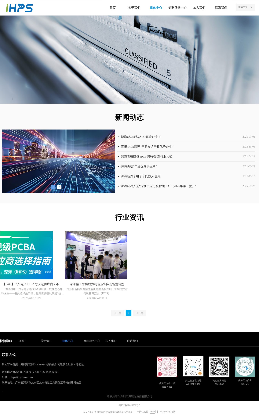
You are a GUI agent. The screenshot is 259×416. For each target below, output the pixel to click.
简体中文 (242, 7)
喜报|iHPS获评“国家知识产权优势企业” (147, 142)
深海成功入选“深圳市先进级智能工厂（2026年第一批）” (158, 182)
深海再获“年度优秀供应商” (139, 162)
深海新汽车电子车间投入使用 (140, 172)
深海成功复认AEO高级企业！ (141, 132)
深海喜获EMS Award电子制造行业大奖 (146, 152)
